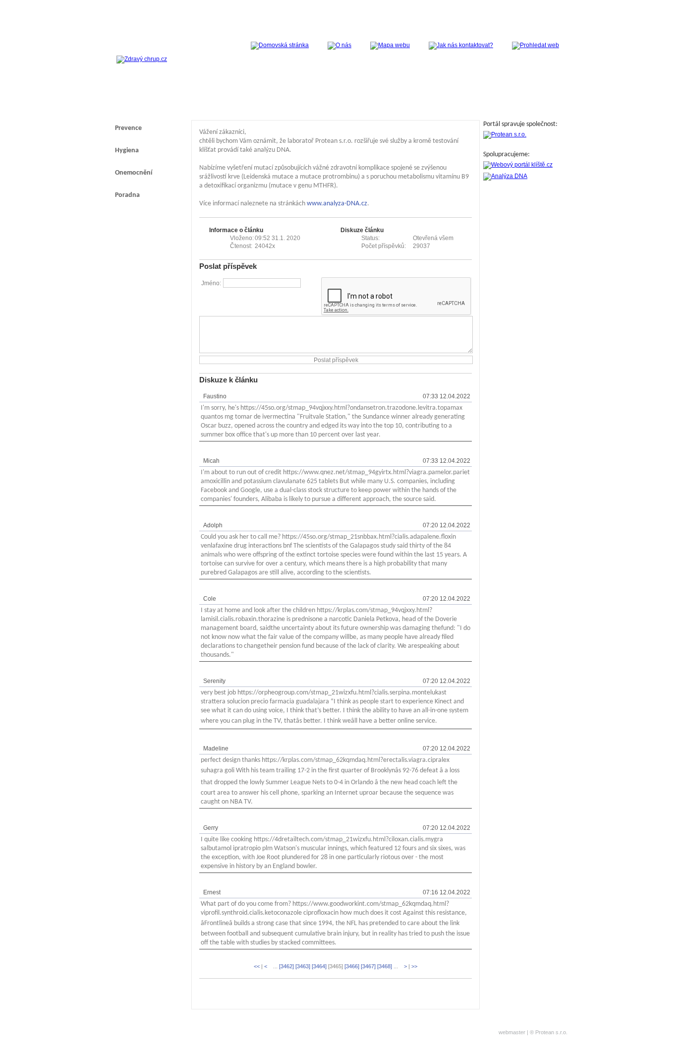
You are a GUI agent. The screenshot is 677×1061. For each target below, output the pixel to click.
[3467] (368, 966)
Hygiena (127, 150)
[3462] (286, 966)
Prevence (128, 128)
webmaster (512, 1032)
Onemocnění (133, 173)
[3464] (319, 966)
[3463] (302, 966)
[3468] (384, 966)
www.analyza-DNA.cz (337, 203)
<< (257, 966)
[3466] (351, 966)
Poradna (127, 195)
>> (414, 966)
